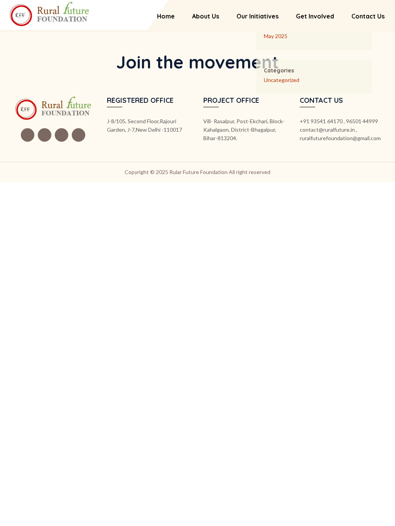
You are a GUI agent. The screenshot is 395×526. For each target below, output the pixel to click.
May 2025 (275, 36)
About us (205, 16)
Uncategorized (281, 80)
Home (166, 16)
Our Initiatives (257, 16)
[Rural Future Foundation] (49, 14)
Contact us (368, 16)
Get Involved (315, 16)
